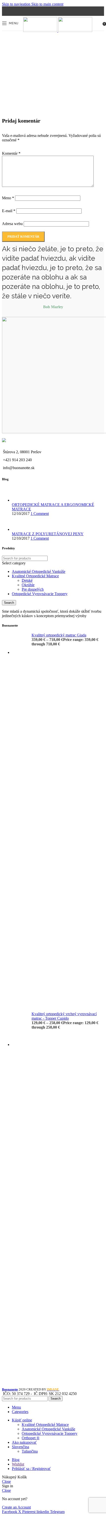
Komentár (11, 153)
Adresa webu (12, 224)
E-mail (8, 211)
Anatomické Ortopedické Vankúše (38, 571)
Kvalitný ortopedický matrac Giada (59, 635)
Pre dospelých (33, 589)
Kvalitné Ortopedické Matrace (35, 576)
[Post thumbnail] (21, 500)
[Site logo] (40, 30)
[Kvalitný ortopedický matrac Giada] (20, 818)
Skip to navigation (16, 4)
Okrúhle (28, 585)
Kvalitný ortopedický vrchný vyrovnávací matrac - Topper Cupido (64, 1016)
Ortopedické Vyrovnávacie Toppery (40, 594)
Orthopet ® (30, 1438)
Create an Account (16, 1507)
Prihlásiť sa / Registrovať (31, 1468)
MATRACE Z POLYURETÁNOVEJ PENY (48, 534)
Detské (27, 580)
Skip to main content (47, 4)
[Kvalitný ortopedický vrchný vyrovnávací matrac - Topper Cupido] (20, 1197)
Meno (8, 198)
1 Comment (40, 513)
